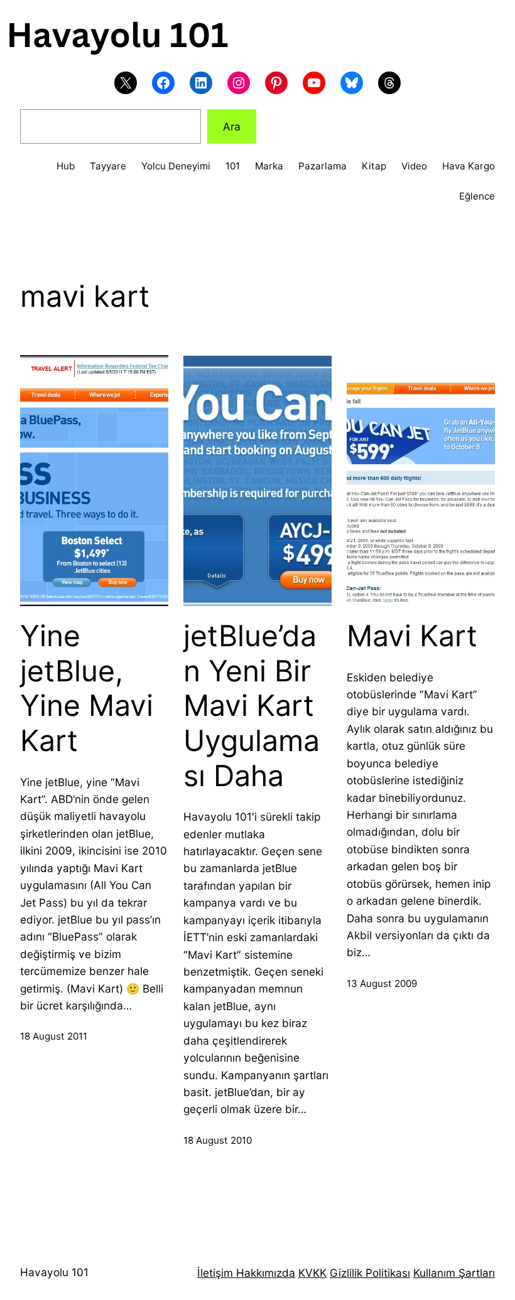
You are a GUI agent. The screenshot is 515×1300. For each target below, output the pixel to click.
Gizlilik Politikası (370, 1272)
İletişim (215, 1272)
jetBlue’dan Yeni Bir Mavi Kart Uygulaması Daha (251, 706)
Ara (232, 126)
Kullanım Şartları (454, 1272)
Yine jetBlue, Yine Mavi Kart (86, 688)
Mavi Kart (412, 636)
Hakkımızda (264, 1272)
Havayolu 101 (54, 1272)
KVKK (312, 1272)
